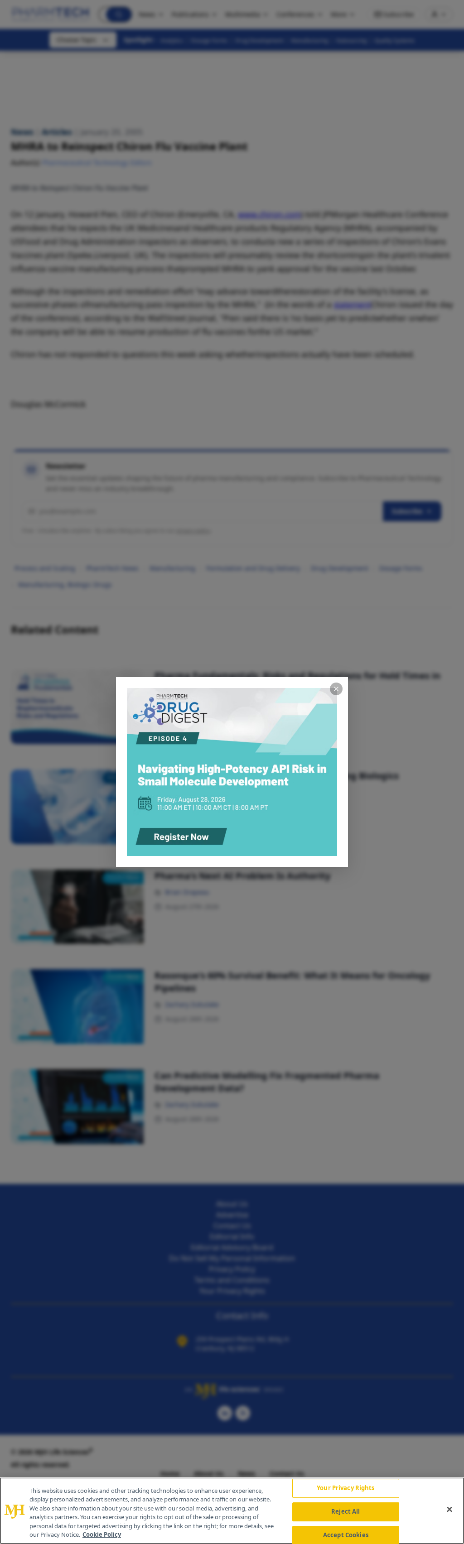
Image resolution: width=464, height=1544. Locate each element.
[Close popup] (336, 689)
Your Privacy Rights (345, 1488)
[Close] (449, 1510)
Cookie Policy (101, 1534)
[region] (232, 1510)
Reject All (345, 1511)
